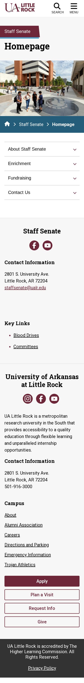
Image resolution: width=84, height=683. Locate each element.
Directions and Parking (26, 545)
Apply (42, 581)
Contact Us (19, 192)
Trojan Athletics (19, 564)
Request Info (42, 608)
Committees (25, 346)
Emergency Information (27, 554)
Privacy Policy (42, 668)
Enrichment (19, 163)
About (10, 515)
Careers (12, 535)
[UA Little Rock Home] (7, 123)
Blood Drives (26, 335)
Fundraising (19, 177)
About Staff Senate (27, 149)
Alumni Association (23, 525)
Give (42, 622)
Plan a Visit (42, 594)
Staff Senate (31, 124)
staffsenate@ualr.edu (25, 287)
